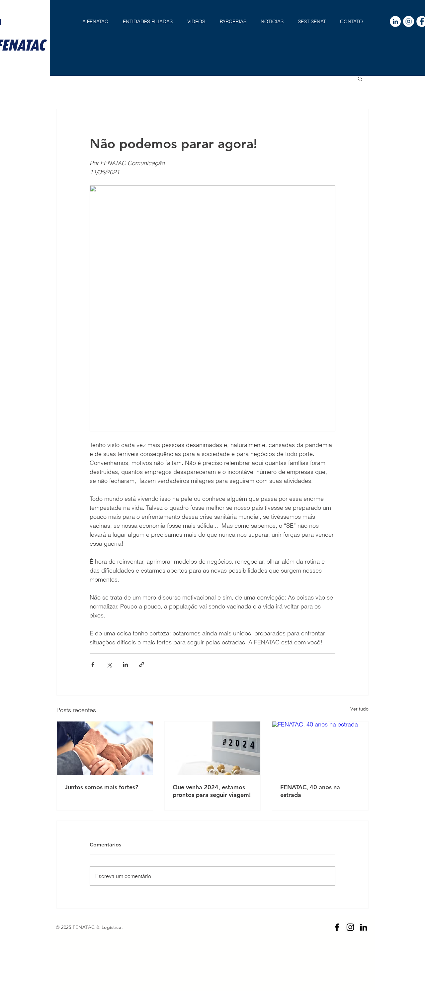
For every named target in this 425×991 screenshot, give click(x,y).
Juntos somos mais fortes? (101, 787)
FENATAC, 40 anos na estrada (310, 791)
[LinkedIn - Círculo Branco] (395, 21)
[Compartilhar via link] (141, 664)
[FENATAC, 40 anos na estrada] (320, 748)
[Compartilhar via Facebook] (93, 664)
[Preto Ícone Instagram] (350, 927)
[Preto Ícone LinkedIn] (364, 927)
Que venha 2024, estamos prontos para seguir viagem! (212, 791)
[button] (360, 78)
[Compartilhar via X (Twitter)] (109, 664)
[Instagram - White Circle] (408, 21)
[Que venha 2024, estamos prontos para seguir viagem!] (213, 748)
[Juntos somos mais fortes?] (105, 748)
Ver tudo (359, 709)
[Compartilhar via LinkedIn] (125, 664)
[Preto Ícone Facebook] (337, 927)
